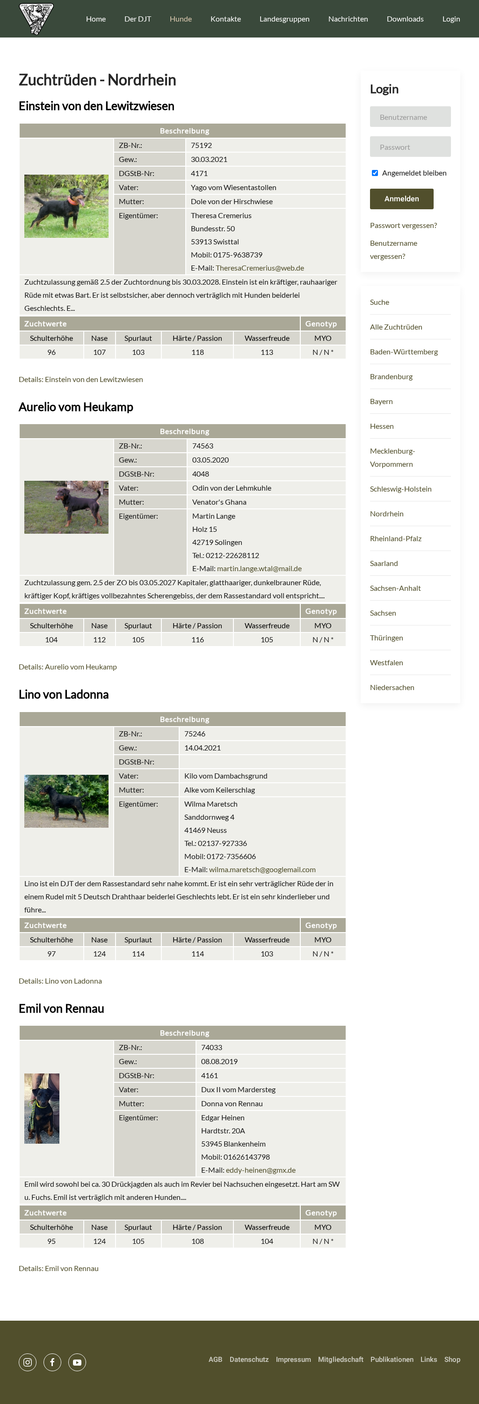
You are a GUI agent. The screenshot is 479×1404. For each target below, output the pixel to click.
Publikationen (392, 1359)
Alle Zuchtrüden (396, 326)
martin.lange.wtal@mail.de (259, 568)
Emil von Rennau (61, 1008)
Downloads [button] (405, 18)
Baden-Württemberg (404, 351)
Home (96, 18)
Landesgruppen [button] (285, 18)
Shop (452, 1359)
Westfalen (386, 662)
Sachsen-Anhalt (395, 587)
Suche (379, 301)
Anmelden (402, 199)
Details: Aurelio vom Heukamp (68, 666)
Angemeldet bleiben (414, 172)
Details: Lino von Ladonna (60, 980)
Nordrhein (387, 513)
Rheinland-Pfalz (395, 538)
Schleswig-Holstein (401, 488)
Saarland (384, 563)
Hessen (382, 425)
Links (429, 1359)
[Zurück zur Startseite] (36, 18)
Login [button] (451, 18)
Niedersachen (392, 687)
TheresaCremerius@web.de (260, 267)
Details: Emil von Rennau (59, 1268)
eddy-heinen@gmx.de (261, 1169)
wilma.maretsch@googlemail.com (262, 869)
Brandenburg (391, 376)
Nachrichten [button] (348, 18)
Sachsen (383, 612)
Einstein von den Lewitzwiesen (96, 105)
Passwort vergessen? (403, 225)
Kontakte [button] (225, 18)
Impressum (293, 1359)
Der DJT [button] (137, 18)
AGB (216, 1359)
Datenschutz (249, 1359)
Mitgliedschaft (340, 1359)
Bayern (381, 401)
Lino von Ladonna (64, 694)
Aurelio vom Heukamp (76, 406)
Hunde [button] (181, 18)
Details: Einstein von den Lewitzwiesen (81, 379)
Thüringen (386, 637)
